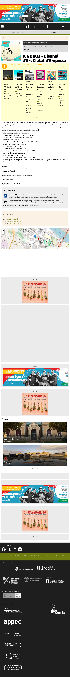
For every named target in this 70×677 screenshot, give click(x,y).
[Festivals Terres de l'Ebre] (12, 657)
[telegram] (20, 550)
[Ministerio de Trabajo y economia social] (11, 597)
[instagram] (14, 550)
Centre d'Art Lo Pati (12, 219)
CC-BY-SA (66, 248)
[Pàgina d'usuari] (63, 27)
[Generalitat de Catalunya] (45, 569)
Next (65, 94)
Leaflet (49, 248)
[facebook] (4, 550)
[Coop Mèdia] (12, 645)
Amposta (26, 50)
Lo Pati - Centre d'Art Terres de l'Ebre (36, 46)
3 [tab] (37, 468)
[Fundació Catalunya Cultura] (12, 668)
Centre (35, 35)
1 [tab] (34, 117)
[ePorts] (57, 611)
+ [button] (3, 230)
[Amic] (12, 611)
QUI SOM (5, 556)
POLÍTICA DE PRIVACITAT (40, 556)
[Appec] (12, 623)
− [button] (3, 233)
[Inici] (35, 27)
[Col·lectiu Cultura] (12, 634)
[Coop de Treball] (33, 581)
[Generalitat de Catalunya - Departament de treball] (54, 583)
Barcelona (63, 35)
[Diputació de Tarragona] (24, 569)
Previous (5, 94)
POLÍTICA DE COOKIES (60, 556)
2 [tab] (36, 117)
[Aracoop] (11, 581)
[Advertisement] (35, 262)
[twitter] (9, 550)
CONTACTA (15, 556)
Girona (21, 35)
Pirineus (49, 35)
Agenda (52, 32)
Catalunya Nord (7, 35)
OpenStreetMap (55, 248)
